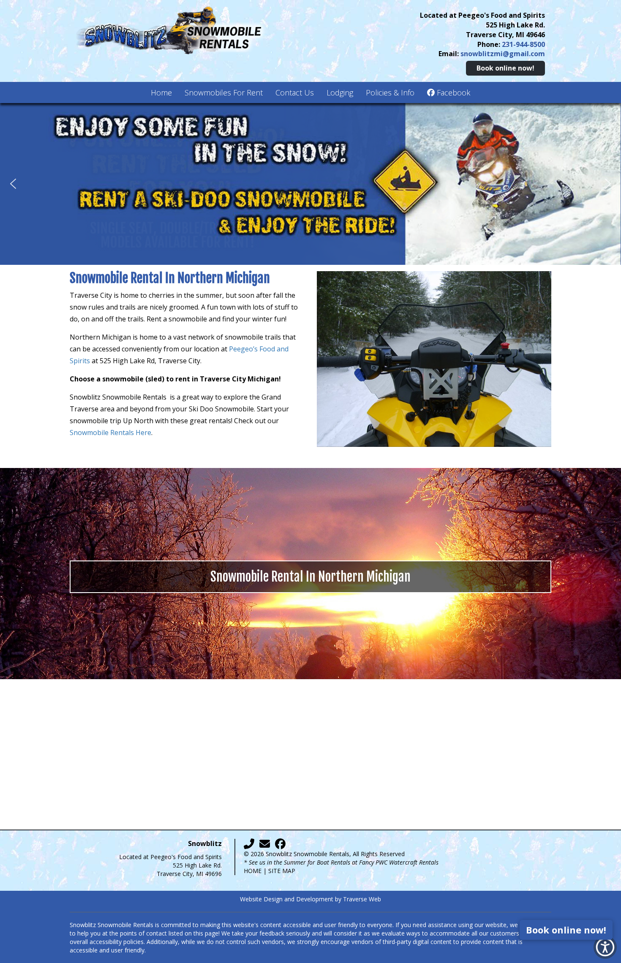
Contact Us (294, 92)
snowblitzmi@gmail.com (502, 53)
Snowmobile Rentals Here (110, 432)
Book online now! (505, 68)
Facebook (452, 92)
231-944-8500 (523, 44)
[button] (13, 183)
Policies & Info (390, 92)
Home (161, 92)
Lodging (340, 92)
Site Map (281, 871)
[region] (310, 184)
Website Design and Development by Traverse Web (310, 899)
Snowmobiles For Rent (224, 92)
